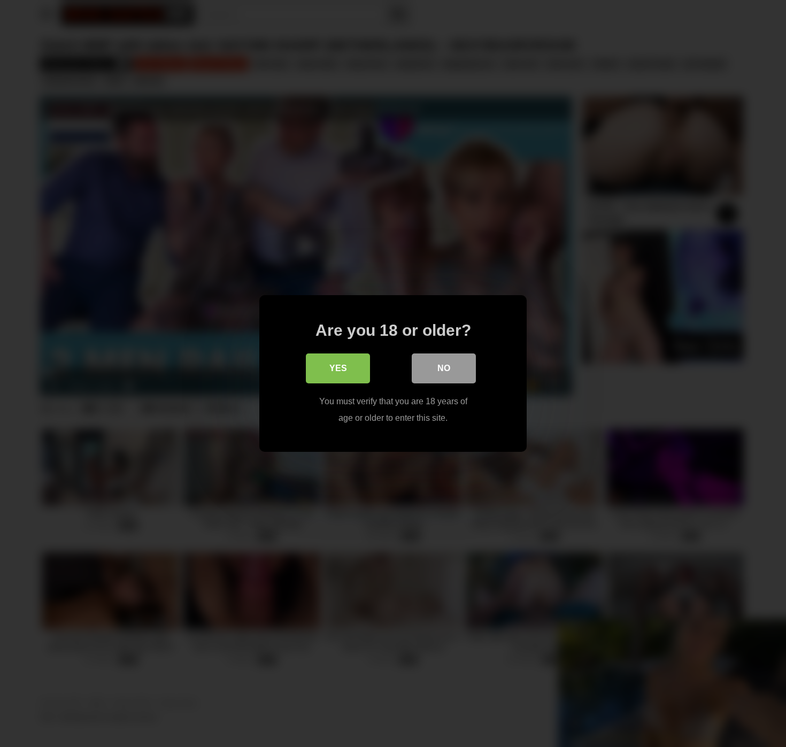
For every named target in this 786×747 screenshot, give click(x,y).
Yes (338, 368)
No (443, 368)
